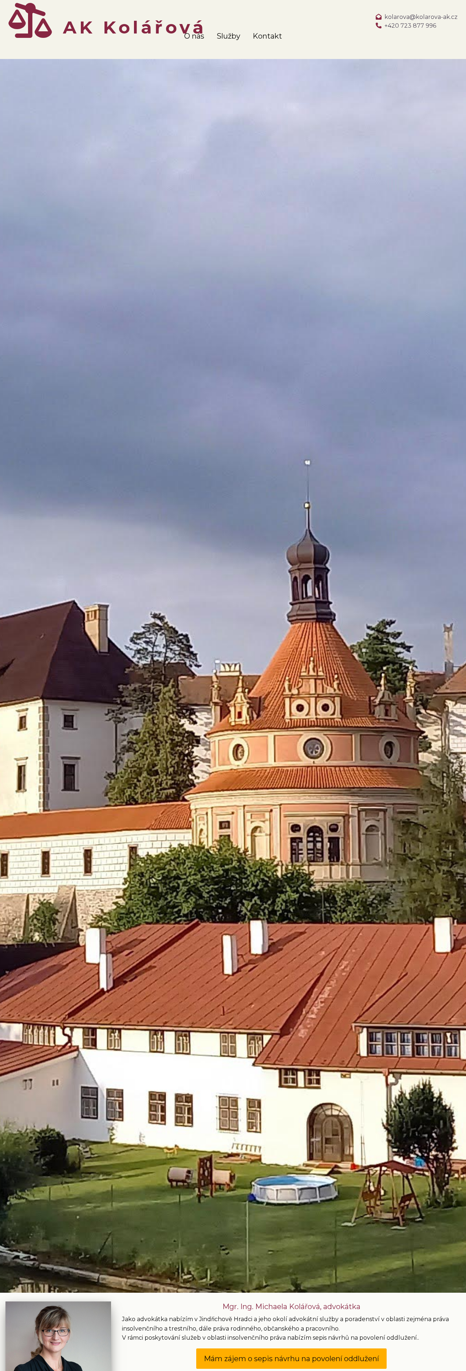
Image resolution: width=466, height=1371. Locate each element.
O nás (194, 36)
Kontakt (267, 36)
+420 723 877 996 (410, 25)
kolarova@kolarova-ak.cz (421, 16)
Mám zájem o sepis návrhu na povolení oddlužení (291, 1358)
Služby (228, 36)
